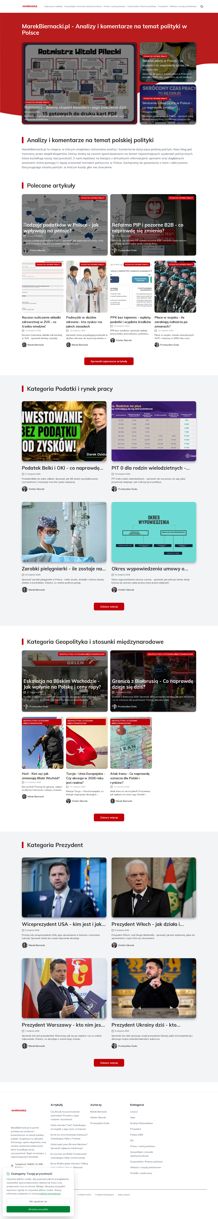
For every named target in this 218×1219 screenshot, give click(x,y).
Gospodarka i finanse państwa (141, 6)
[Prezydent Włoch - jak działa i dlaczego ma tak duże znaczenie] (154, 887)
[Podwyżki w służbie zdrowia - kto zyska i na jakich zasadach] (87, 287)
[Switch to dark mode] (202, 6)
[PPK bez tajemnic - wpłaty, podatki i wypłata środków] (131, 287)
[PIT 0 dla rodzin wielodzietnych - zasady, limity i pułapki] (154, 431)
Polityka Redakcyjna (104, 1194)
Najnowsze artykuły (53, 6)
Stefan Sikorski (37, 250)
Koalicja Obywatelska (141, 1123)
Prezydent (163, 6)
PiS (132, 1140)
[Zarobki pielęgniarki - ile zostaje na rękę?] (64, 532)
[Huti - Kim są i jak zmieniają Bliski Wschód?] (43, 743)
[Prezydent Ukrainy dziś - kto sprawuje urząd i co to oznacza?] (154, 988)
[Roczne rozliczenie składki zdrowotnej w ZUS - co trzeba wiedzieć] (43, 287)
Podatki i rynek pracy (141, 1173)
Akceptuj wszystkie (38, 1209)
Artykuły (57, 1105)
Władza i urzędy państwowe (183, 6)
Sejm (132, 1117)
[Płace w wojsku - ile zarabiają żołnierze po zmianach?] (175, 287)
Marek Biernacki (37, 589)
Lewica (134, 1111)
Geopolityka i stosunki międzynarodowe (83, 6)
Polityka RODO (84, 1194)
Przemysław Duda (127, 250)
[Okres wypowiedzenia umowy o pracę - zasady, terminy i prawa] (154, 532)
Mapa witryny (124, 1194)
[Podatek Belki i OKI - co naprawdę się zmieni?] (64, 431)
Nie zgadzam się (38, 1201)
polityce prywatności (50, 1193)
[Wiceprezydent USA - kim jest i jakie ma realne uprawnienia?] (64, 887)
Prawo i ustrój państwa (114, 6)
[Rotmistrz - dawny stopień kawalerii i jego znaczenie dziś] (79, 83)
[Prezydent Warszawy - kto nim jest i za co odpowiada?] (64, 988)
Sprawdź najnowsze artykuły (109, 361)
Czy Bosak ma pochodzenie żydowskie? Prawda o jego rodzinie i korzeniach (65, 1115)
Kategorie (137, 1105)
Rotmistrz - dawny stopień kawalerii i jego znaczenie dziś (75, 107)
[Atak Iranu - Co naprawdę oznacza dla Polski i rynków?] (131, 743)
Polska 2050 (136, 1134)
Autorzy (96, 1105)
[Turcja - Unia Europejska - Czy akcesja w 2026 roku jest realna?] (87, 743)
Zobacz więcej (109, 606)
